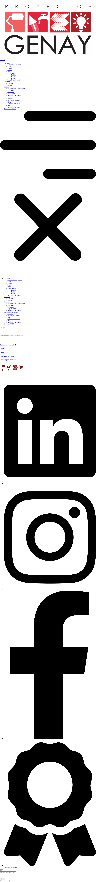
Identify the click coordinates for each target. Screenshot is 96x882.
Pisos (9, 71)
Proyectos (7, 63)
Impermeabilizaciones (14, 100)
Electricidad (11, 90)
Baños (9, 66)
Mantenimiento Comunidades (16, 88)
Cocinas (10, 68)
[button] (48, 193)
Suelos (9, 105)
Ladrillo (13, 75)
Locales (10, 70)
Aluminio (10, 83)
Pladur (9, 102)
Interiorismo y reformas (11, 97)
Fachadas (10, 98)
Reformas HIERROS (10, 109)
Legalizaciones (12, 93)
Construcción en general (15, 65)
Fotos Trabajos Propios (14, 80)
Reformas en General (14, 104)
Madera (10, 85)
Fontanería (11, 92)
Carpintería (7, 81)
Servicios (6, 87)
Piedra (13, 76)
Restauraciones (12, 73)
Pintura (13, 78)
